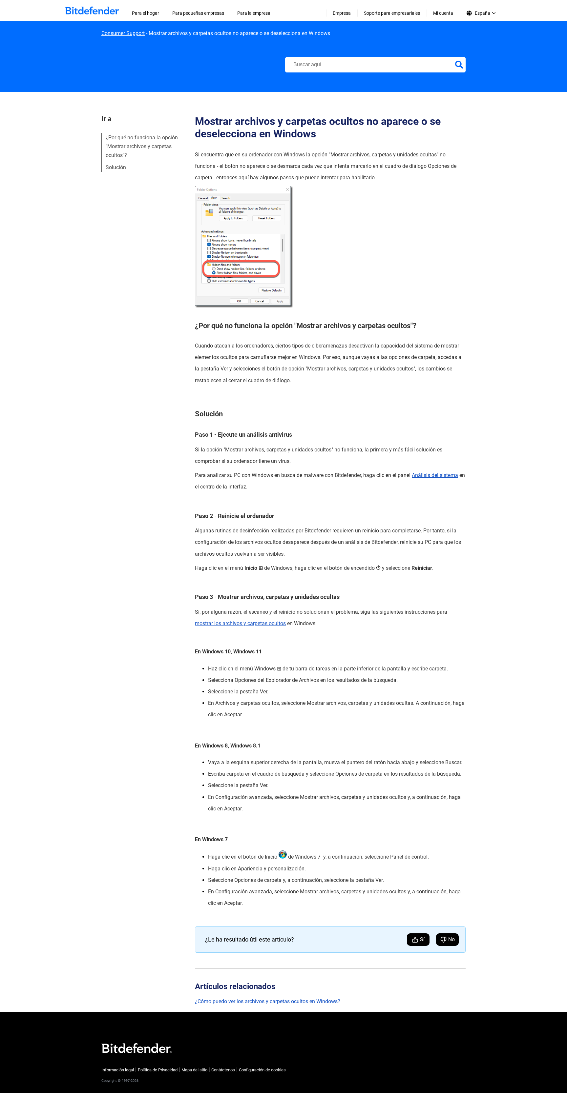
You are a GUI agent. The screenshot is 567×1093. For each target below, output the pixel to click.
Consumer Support (123, 33)
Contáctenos (223, 1069)
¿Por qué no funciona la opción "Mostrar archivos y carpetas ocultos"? (142, 146)
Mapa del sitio (194, 1069)
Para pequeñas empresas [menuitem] (198, 13)
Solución (116, 167)
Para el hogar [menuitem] (145, 13)
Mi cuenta (443, 13)
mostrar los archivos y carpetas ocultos (240, 623)
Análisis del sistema (435, 475)
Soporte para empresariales (392, 13)
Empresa (342, 13)
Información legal (117, 1069)
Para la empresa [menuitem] (253, 13)
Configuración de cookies (262, 1069)
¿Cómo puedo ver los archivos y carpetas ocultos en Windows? (267, 1001)
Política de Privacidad (158, 1069)
